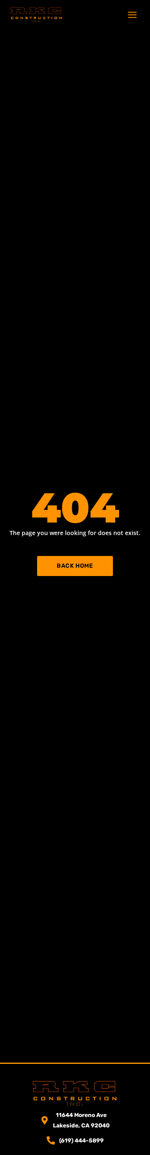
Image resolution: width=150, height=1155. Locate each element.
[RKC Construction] (36, 15)
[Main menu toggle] (132, 14)
